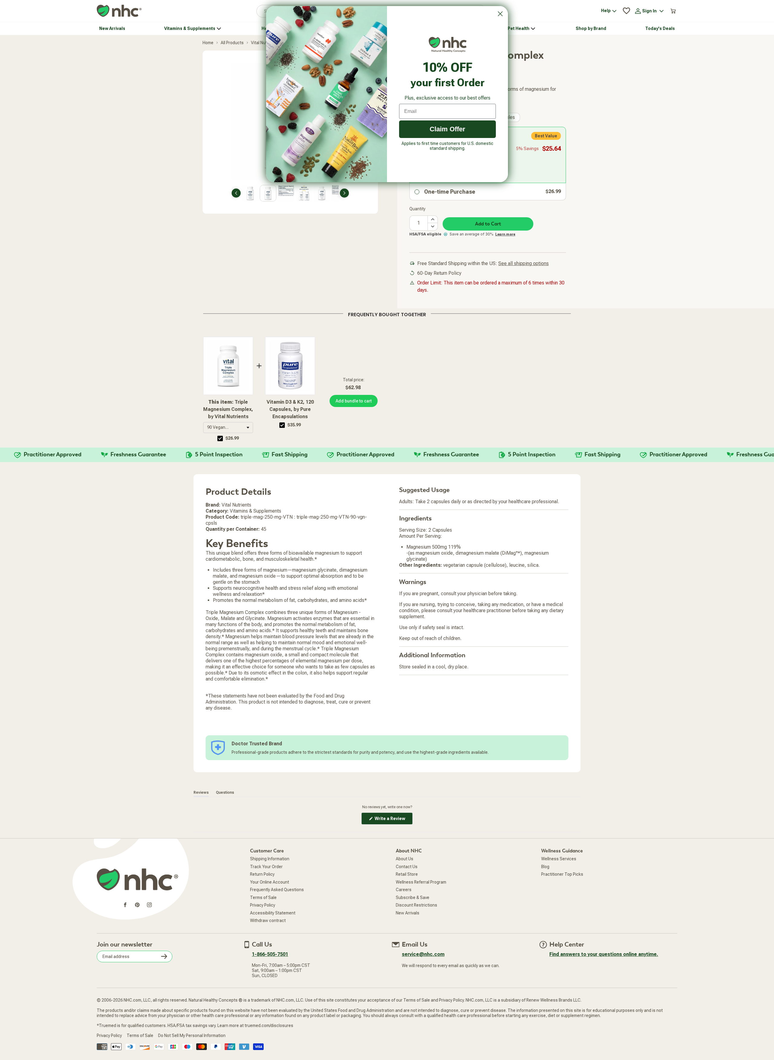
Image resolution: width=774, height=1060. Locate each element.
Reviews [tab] (201, 792)
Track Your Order (266, 866)
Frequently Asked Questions (277, 889)
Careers (403, 889)
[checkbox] (220, 438)
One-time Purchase (449, 192)
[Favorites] (626, 11)
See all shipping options (523, 263)
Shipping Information (269, 858)
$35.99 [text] (294, 424)
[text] (387, 313)
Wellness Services (558, 858)
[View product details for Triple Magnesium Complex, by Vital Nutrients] (228, 366)
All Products (232, 42)
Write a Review (393, 820)
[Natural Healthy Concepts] (119, 11)
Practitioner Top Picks (562, 874)
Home (208, 42)
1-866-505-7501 (270, 954)
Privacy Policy (262, 905)
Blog (545, 866)
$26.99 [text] (232, 438)
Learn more (505, 234)
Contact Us (407, 866)
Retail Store (407, 874)
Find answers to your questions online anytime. (603, 954)
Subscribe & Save (412, 897)
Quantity (417, 208)
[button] (228, 427)
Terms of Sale (263, 897)
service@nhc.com (423, 954)
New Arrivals (407, 913)
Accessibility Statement (272, 913)
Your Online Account (269, 882)
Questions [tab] (225, 792)
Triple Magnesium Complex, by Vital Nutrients (228, 409)
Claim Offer (447, 129)
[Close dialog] (500, 13)
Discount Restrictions (416, 905)
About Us (404, 858)
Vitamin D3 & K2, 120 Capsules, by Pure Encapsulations (290, 409)
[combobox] (228, 427)
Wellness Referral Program (421, 882)
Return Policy (262, 874)
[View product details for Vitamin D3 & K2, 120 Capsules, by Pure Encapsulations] (290, 366)
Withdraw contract (268, 920)
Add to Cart (488, 224)
